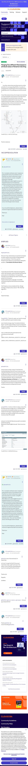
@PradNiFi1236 (7, 167)
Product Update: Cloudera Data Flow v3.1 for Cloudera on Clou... (14, 685)
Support (24, 12)
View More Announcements (14, 689)
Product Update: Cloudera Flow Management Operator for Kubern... (12, 679)
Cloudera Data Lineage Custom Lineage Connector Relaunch (13, 674)
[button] (25, 80)
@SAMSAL (5, 318)
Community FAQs (7, 724)
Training (12, 12)
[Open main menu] (26, 19)
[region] (14, 746)
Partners (18, 12)
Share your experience (12, 45)
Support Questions (7, 54)
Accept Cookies (14, 762)
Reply (23, 146)
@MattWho (3, 558)
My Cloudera (5, 727)
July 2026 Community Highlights (9, 664)
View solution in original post (8, 222)
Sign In (4, 18)
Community (4, 12)
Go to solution (21, 62)
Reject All (14, 759)
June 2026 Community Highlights (10, 668)
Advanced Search (5, 39)
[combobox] (14, 36)
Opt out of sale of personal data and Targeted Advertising (14, 754)
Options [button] (5, 57)
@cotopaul (18, 600)
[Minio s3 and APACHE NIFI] (26, 235)
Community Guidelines (8, 720)
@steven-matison (11, 600)
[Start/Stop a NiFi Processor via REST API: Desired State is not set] (1, 235)
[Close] (26, 729)
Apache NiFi (8, 70)
